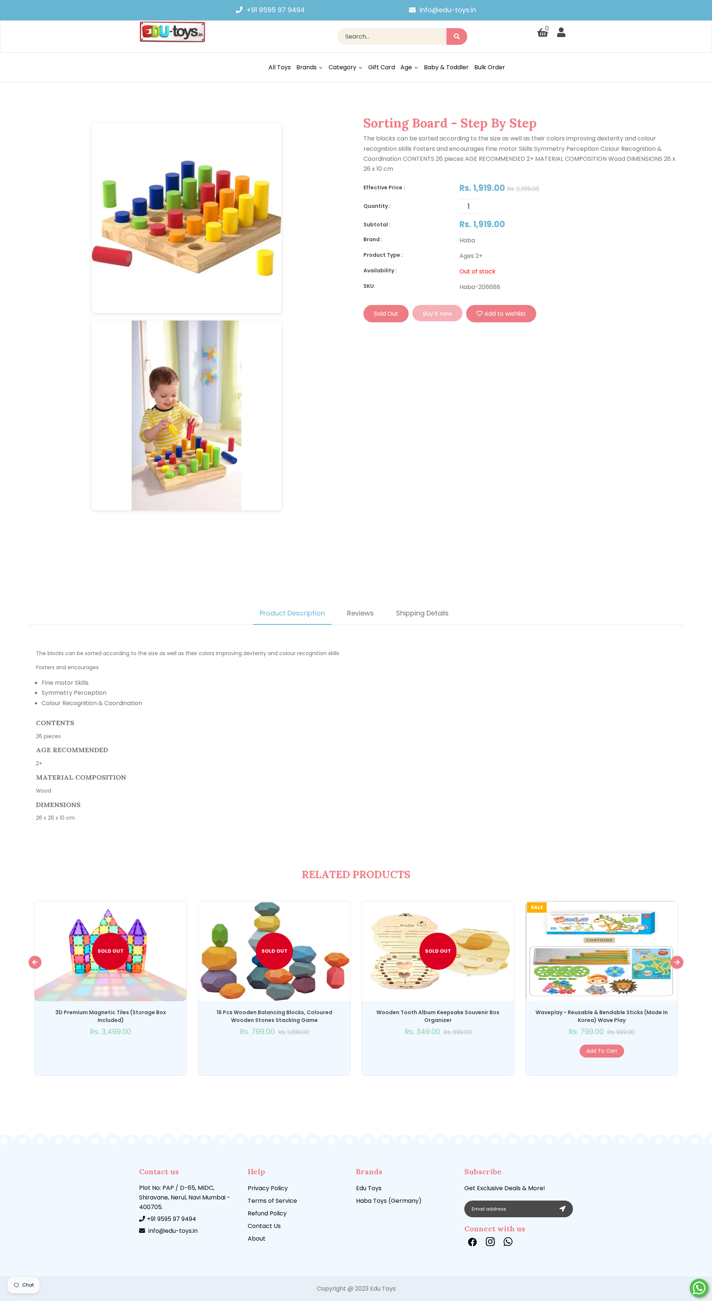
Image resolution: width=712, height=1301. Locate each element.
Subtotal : (376, 224)
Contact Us (264, 1226)
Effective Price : (384, 187)
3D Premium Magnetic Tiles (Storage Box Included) (110, 1016)
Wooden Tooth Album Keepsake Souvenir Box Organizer (438, 1016)
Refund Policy (267, 1213)
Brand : (372, 239)
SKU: (369, 286)
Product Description (292, 613)
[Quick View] (101, 1051)
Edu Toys (369, 1188)
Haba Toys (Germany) (389, 1201)
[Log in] (561, 32)
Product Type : (383, 255)
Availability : (380, 270)
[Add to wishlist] (110, 1051)
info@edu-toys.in (447, 9)
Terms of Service (272, 1201)
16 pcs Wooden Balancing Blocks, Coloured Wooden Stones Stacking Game (274, 1016)
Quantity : (376, 206)
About (257, 1238)
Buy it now (437, 313)
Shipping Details (422, 613)
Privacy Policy (268, 1188)
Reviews (360, 613)
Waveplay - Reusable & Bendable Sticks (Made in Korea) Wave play (601, 1016)
